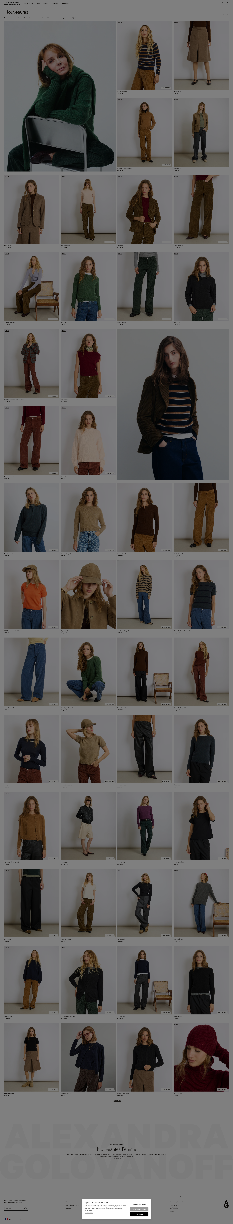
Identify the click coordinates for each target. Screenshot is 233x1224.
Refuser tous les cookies (139, 1209)
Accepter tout (139, 1214)
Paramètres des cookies (139, 1204)
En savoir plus (89, 1212)
